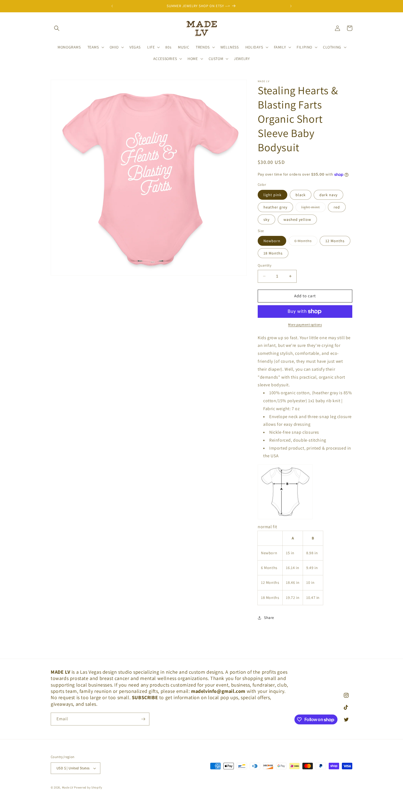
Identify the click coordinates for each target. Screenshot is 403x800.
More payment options (305, 324)
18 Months (273, 253)
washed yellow (297, 219)
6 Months (305, 242)
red (337, 207)
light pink (272, 194)
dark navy (328, 194)
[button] (57, 28)
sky (266, 219)
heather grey (275, 207)
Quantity (264, 265)
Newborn (271, 240)
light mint (313, 208)
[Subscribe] (143, 719)
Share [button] (269, 617)
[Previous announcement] (112, 6)
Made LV (67, 787)
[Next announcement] (291, 6)
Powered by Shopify (88, 787)
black (301, 194)
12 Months (335, 240)
